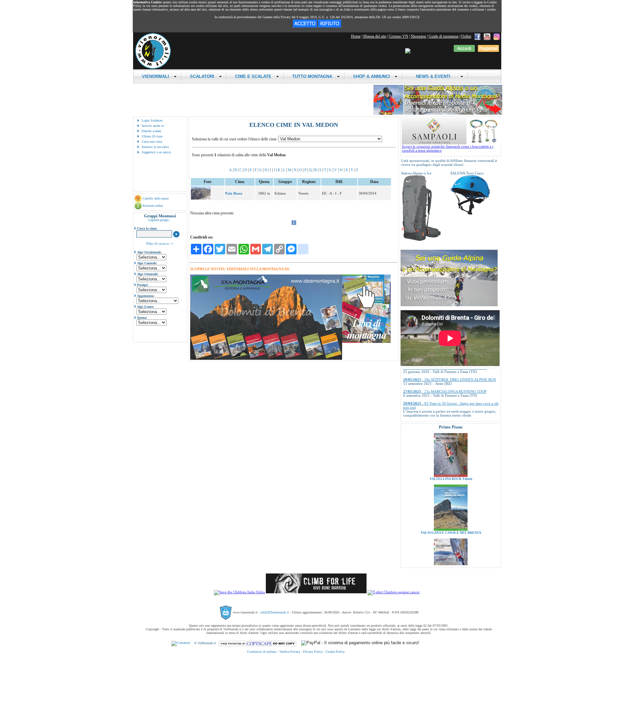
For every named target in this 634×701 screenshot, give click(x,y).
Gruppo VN (398, 36)
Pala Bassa (233, 193)
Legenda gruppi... (160, 220)
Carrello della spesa (155, 198)
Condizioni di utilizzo (261, 651)
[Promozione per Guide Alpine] (437, 113)
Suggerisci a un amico (156, 152)
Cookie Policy (335, 651)
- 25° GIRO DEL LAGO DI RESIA (439, 420)
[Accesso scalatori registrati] (464, 50)
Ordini (466, 36)
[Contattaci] (180, 643)
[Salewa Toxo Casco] (470, 213)
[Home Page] (153, 68)
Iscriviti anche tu (153, 126)
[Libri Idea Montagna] (266, 358)
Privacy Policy (313, 651)
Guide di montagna (443, 36)
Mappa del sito (374, 36)
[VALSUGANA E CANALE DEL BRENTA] (451, 508)
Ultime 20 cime (152, 136)
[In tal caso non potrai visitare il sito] (329, 26)
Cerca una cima (152, 141)
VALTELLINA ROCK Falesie (450, 457)
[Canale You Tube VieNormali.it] (487, 36)
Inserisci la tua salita (155, 147)
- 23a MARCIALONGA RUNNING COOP (444, 376)
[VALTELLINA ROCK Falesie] (451, 454)
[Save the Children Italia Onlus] (239, 592)
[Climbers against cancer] (394, 592)
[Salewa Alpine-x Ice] (421, 240)
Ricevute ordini (153, 205)
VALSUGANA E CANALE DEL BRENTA (450, 511)
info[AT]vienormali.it (275, 612)
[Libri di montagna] (366, 342)
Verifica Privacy (289, 651)
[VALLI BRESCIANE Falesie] (451, 562)
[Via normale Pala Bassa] (201, 198)
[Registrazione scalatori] (488, 50)
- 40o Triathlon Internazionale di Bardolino (445, 408)
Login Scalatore (152, 120)
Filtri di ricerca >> (160, 243)
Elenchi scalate (151, 131)
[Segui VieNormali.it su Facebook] (477, 36)
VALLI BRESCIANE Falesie (450, 565)
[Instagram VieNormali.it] (496, 36)
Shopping (418, 36)
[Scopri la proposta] (449, 305)
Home (356, 36)
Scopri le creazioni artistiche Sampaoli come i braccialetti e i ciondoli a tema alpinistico (447, 148)
